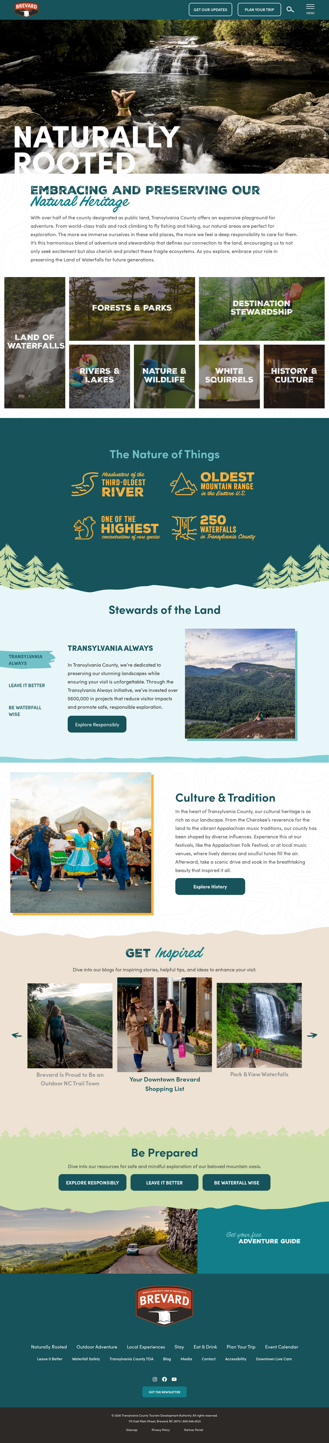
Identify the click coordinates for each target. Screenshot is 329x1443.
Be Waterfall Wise (25, 710)
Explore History (210, 886)
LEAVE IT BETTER (164, 1182)
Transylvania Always (25, 659)
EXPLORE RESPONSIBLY (92, 1182)
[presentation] (17, 1036)
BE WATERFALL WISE (236, 1182)
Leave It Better (27, 685)
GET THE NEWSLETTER (164, 1392)
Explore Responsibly (97, 724)
